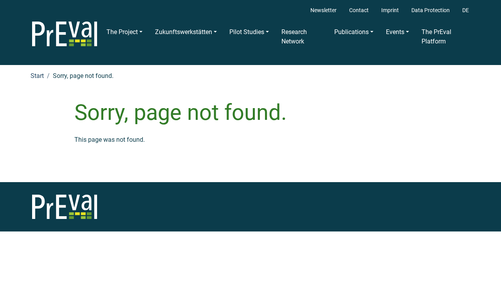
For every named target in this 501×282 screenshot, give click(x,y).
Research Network (294, 36)
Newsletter (323, 10)
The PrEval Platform (436, 36)
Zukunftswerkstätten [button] (183, 32)
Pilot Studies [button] (246, 32)
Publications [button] (351, 32)
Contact (359, 10)
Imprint (390, 10)
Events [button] (395, 32)
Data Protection (430, 10)
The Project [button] (122, 32)
